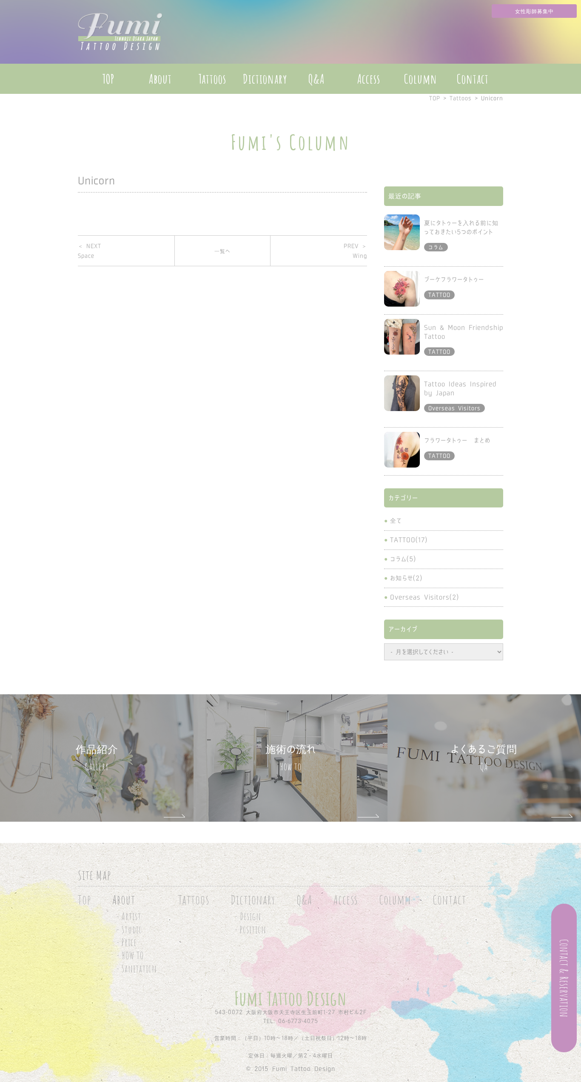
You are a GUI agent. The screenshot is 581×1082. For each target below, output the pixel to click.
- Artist (129, 916)
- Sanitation (137, 969)
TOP (108, 79)
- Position (250, 930)
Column (420, 79)
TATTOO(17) (408, 540)
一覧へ (222, 251)
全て (396, 521)
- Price (127, 942)
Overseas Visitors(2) (424, 597)
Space (89, 250)
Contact (473, 79)
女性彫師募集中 (534, 11)
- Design (248, 916)
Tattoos (212, 79)
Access (368, 79)
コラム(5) (403, 559)
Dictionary (265, 79)
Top (84, 899)
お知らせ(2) (406, 578)
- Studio (129, 930)
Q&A (316, 79)
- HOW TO (130, 956)
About (160, 79)
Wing (355, 250)
